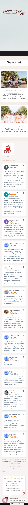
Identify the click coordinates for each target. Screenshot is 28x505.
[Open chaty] (5, 500)
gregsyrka (14, 90)
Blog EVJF (20, 90)
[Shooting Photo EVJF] (14, 12)
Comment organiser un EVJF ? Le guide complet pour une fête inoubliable (14, 96)
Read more (12, 186)
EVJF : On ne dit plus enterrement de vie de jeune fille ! (14, 131)
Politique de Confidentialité (19, 461)
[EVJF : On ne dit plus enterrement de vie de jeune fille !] (14, 114)
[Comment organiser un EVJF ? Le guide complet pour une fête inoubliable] (14, 79)
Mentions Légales (6, 461)
